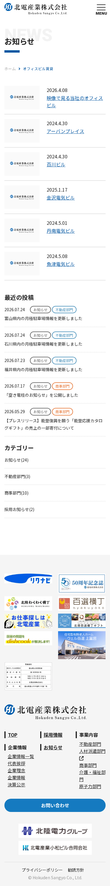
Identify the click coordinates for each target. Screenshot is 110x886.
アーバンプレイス (65, 131)
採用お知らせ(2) (19, 509)
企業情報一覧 (21, 756)
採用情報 (53, 734)
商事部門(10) (16, 493)
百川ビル (56, 164)
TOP (12, 734)
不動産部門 (90, 744)
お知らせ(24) (16, 460)
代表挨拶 (16, 763)
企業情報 (16, 777)
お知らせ (53, 747)
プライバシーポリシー (42, 870)
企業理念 (16, 770)
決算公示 (16, 784)
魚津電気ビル (61, 263)
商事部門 (88, 765)
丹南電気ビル (61, 230)
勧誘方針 (76, 870)
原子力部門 (90, 786)
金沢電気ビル (61, 197)
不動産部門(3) (17, 476)
